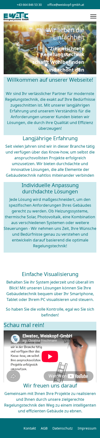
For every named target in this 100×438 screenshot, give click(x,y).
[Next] (91, 48)
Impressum (87, 428)
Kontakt (30, 428)
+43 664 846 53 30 (29, 5)
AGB (44, 428)
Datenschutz (62, 428)
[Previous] (8, 48)
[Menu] (93, 16)
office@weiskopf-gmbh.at (65, 5)
